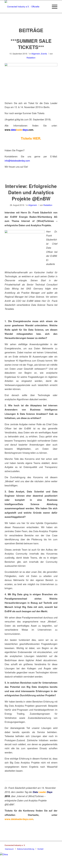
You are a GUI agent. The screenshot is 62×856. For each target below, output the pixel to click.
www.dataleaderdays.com (19, 819)
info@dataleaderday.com (17, 160)
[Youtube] (55, 845)
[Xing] (40, 845)
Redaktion (31, 57)
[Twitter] (50, 845)
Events (44, 53)
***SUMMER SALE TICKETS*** (31, 43)
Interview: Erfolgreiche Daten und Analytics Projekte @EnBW (31, 192)
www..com (19, 129)
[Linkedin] (45, 845)
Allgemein (35, 53)
